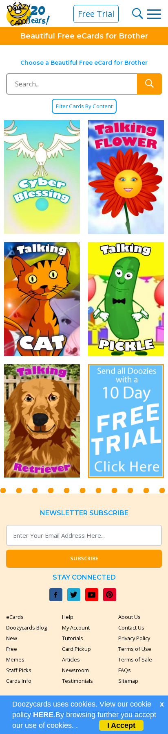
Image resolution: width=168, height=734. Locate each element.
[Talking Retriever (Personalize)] (42, 421)
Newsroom (75, 670)
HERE (43, 715)
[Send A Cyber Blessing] (42, 177)
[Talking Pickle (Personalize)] (126, 299)
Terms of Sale (135, 659)
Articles (71, 659)
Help (67, 617)
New (11, 638)
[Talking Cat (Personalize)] (42, 299)
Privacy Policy (134, 638)
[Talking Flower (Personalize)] (126, 177)
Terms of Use (134, 649)
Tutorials (72, 638)
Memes (15, 659)
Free (11, 649)
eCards (15, 617)
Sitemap (128, 680)
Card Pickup (76, 649)
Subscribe (84, 558)
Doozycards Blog (26, 627)
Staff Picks (18, 670)
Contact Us (131, 627)
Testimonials (77, 680)
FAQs (124, 670)
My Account (76, 627)
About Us (129, 617)
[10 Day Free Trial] (126, 421)
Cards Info (18, 680)
